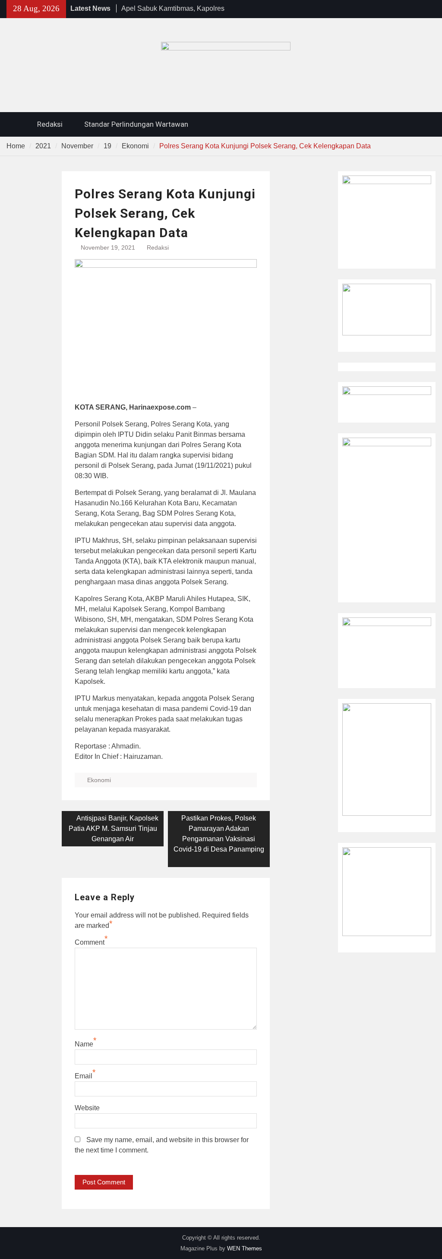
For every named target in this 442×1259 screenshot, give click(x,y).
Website (87, 1108)
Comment (89, 942)
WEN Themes (244, 1248)
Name (84, 1044)
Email (83, 1076)
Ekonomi (99, 780)
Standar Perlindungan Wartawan (136, 124)
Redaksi (50, 124)
